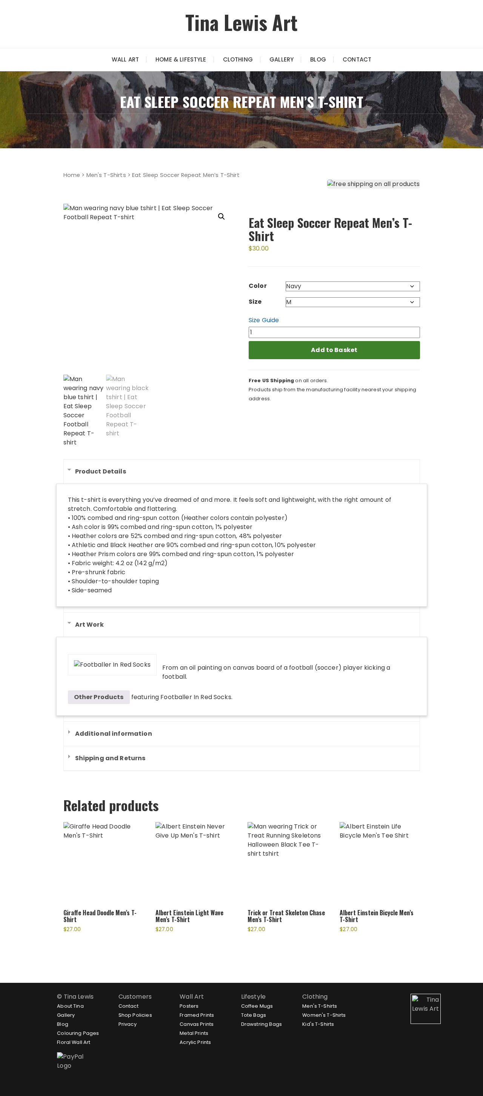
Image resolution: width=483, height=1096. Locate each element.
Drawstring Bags (261, 1024)
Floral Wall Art (73, 1042)
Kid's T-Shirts (318, 1024)
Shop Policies (135, 1015)
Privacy (127, 1024)
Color (258, 285)
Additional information (113, 733)
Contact (357, 59)
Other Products (99, 697)
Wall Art (125, 59)
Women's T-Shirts (324, 1015)
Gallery (281, 59)
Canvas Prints (197, 1024)
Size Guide (264, 320)
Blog (318, 59)
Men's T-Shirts (106, 175)
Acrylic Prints (195, 1042)
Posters (189, 1006)
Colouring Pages (78, 1033)
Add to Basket (334, 350)
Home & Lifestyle (180, 59)
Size (255, 301)
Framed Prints (197, 1015)
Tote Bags (253, 1015)
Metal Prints (194, 1033)
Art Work (89, 624)
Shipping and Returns (110, 758)
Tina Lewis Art (241, 22)
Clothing (238, 59)
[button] (221, 216)
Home (71, 175)
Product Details (100, 471)
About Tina (70, 1006)
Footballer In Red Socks (195, 697)
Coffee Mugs (257, 1006)
